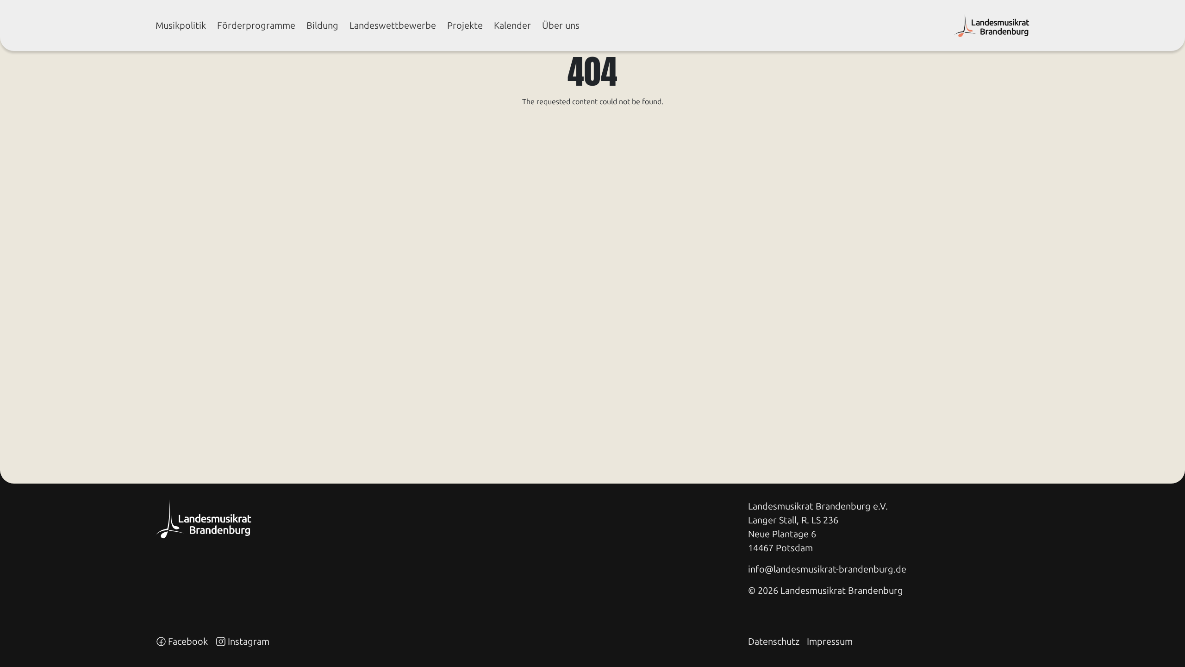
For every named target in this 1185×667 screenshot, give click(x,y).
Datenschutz (773, 641)
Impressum (830, 641)
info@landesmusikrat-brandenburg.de (827, 569)
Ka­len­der (512, 25)
